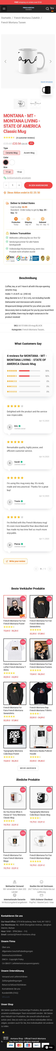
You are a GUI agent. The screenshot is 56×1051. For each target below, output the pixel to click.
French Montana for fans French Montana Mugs (13, 858)
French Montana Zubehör (27, 17)
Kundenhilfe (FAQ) (10, 993)
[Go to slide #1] (20, 104)
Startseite (6, 17)
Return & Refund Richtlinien (14, 985)
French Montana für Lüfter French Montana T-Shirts (14, 667)
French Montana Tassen (13, 22)
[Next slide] (50, 61)
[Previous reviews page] (36, 568)
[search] (47, 8)
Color (5, 157)
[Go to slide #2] (35, 104)
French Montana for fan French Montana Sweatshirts (41, 624)
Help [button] (51, 1047)
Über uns (6, 947)
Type (5, 148)
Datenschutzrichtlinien (12, 955)
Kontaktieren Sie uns (11, 989)
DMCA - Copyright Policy (13, 959)
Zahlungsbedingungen (12, 981)
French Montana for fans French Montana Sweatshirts (13, 710)
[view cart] (52, 8)
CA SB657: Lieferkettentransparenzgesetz (20, 963)
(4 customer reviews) (25, 138)
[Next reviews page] (50, 568)
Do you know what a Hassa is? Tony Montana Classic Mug (14, 815)
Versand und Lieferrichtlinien (14, 977)
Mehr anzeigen (28, 768)
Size (5, 167)
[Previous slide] (6, 61)
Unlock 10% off (5, 1038)
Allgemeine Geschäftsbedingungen (17, 951)
